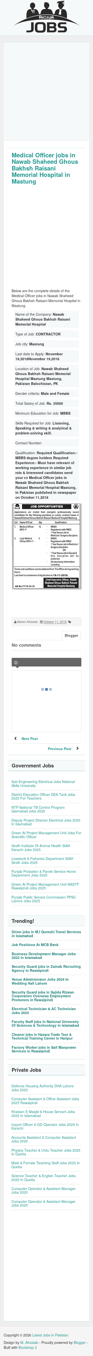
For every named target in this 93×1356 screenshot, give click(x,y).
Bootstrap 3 (28, 1347)
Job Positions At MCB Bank (35, 944)
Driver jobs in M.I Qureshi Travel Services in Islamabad (46, 933)
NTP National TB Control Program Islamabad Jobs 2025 (38, 809)
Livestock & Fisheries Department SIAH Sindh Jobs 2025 (42, 860)
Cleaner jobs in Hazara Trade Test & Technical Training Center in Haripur (42, 1036)
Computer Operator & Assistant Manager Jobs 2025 (43, 1190)
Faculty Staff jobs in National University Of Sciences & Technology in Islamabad (45, 1023)
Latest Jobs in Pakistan (50, 1334)
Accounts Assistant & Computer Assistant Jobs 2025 (43, 1139)
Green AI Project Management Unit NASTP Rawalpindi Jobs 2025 (45, 886)
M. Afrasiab (29, 1342)
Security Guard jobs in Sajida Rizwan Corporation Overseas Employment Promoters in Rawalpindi (43, 996)
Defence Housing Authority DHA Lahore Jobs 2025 (42, 1087)
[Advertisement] (46, 91)
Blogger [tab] (71, 635)
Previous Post (59, 748)
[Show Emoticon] (16, 662)
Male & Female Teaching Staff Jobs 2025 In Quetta (45, 1164)
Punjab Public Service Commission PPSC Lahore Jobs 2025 (43, 899)
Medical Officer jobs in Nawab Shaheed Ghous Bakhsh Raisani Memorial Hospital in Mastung (45, 168)
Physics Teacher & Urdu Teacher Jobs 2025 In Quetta (45, 1152)
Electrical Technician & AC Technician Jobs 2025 (44, 1010)
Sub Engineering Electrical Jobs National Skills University (43, 783)
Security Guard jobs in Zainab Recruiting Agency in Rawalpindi (46, 968)
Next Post (30, 738)
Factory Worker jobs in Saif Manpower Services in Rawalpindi (44, 1049)
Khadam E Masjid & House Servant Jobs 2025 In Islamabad (43, 1113)
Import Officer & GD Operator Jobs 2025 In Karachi (45, 1126)
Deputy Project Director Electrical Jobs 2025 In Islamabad (45, 822)
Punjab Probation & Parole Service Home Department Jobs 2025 (43, 873)
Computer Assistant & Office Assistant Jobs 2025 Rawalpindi (45, 1100)
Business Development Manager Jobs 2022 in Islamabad (44, 955)
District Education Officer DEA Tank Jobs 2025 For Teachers (43, 796)
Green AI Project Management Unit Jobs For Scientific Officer (46, 834)
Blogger (80, 1342)
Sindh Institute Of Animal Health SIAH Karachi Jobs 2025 (40, 847)
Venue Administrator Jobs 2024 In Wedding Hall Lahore (40, 981)
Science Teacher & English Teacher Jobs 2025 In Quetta (43, 1177)
